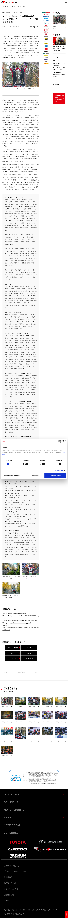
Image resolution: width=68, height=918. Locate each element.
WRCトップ (56, 60)
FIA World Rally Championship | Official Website (59, 74)
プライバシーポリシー (15, 871)
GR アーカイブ (11, 889)
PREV (5, 672)
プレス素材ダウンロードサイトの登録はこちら (59, 98)
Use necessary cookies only (12, 475)
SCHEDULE (11, 832)
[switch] (25, 464)
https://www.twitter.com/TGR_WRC (18, 620)
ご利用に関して (11, 865)
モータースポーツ (16, 6)
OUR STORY (11, 794)
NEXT (36, 672)
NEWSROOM (12, 825)
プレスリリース (6, 6)
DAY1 (29, 653)
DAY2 (12, 653)
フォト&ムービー (12, 647)
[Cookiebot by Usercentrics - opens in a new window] (59, 441)
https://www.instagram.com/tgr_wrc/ (20, 623)
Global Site (9, 895)
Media (7, 900)
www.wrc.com (14, 526)
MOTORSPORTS (14, 809)
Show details (59, 470)
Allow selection (34, 475)
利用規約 (8, 877)
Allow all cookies (56, 475)
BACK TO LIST (21, 672)
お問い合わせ (10, 883)
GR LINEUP (11, 802)
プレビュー (12, 658)
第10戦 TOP (29, 658)
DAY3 (29, 647)
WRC (23, 6)
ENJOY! (9, 817)
